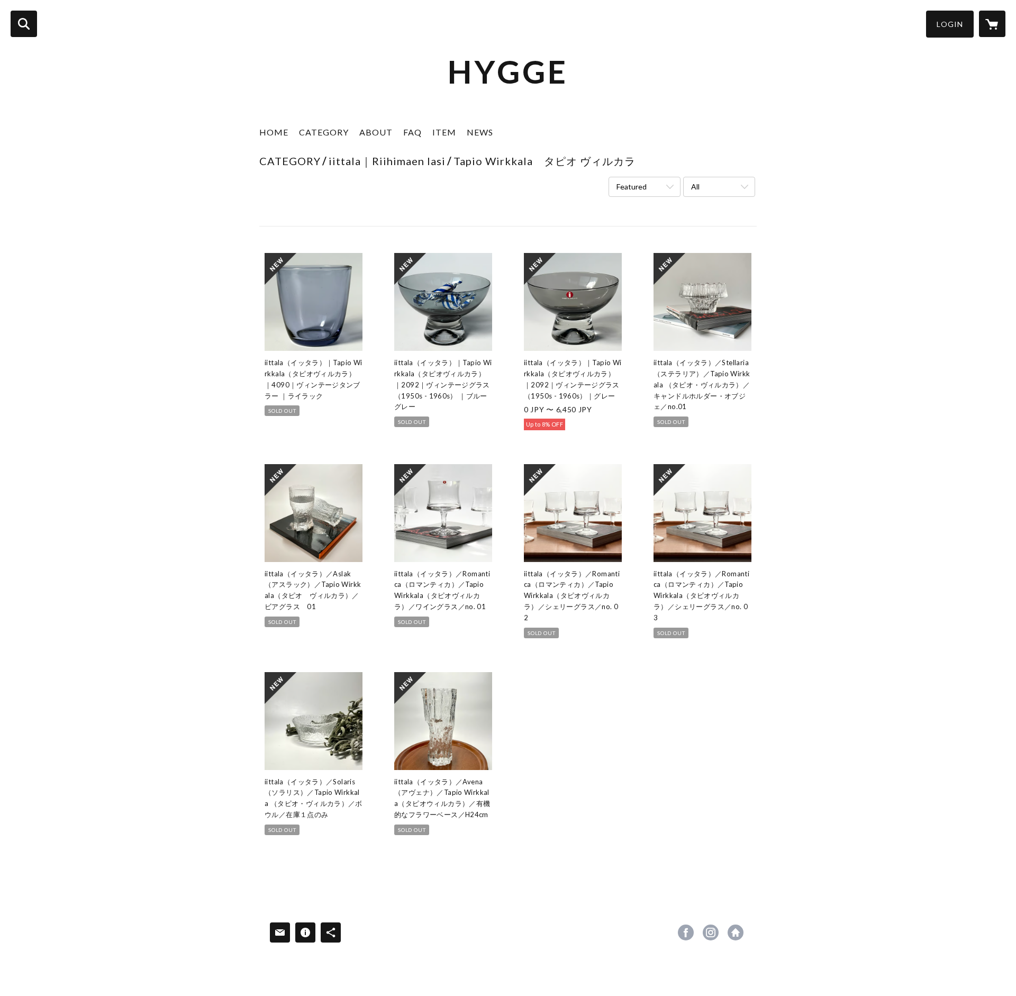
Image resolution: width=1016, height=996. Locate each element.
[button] (950, 24)
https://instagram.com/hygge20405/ (711, 932)
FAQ (412, 132)
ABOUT (376, 132)
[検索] (24, 24)
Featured (631, 186)
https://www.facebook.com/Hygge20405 (686, 932)
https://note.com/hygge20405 (735, 932)
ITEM (444, 132)
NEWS (480, 132)
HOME (273, 132)
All (695, 186)
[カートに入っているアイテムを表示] (992, 24)
